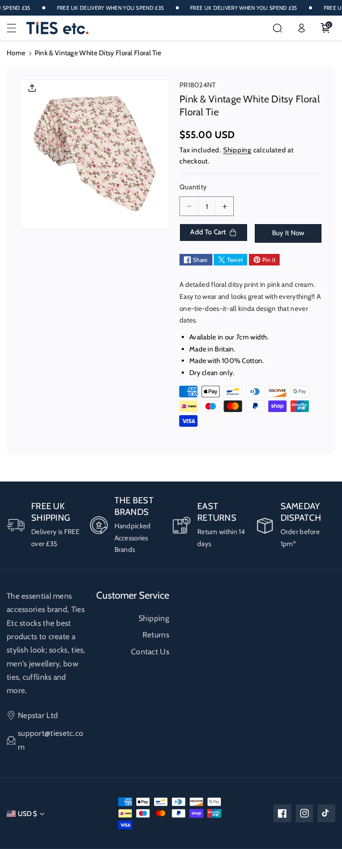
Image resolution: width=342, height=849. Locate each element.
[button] (16, 28)
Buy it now (288, 233)
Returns (155, 634)
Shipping (237, 150)
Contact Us (150, 651)
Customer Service (132, 595)
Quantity (193, 187)
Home (16, 53)
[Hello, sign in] (301, 28)
